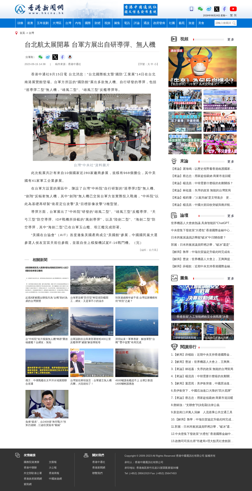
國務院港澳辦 (31, 462)
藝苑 (182, 23)
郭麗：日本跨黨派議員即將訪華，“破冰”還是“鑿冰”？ (205, 244)
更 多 (230, 39)
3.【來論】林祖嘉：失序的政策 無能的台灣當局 (202, 369)
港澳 (30, 23)
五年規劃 (43, 23)
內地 (78, 23)
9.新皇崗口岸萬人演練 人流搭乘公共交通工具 (201, 412)
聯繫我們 (97, 473)
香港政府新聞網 (33, 478)
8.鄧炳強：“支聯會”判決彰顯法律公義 (195, 405)
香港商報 (54, 473)
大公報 (53, 467)
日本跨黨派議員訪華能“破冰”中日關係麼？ (198, 237)
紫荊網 (28, 484)
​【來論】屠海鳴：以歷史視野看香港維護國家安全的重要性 (209, 168)
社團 (172, 23)
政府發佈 (159, 23)
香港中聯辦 (30, 467)
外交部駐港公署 (33, 473)
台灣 (68, 23)
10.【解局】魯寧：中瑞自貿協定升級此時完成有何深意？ (208, 419)
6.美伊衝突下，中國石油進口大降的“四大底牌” (201, 390)
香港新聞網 (98, 467)
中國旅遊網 (55, 478)
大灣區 (57, 23)
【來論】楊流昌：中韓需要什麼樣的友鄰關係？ (202, 183)
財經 (98, 23)
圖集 (117, 23)
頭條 (20, 23)
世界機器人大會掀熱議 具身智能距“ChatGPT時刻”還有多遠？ (211, 223)
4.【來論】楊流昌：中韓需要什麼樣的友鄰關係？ (203, 376)
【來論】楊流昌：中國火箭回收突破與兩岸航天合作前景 (208, 204)
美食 (201, 23)
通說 (146, 23)
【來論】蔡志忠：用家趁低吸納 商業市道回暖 (201, 176)
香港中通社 (98, 462)
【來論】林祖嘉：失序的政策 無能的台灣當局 (201, 190)
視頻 (107, 23)
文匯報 (53, 462)
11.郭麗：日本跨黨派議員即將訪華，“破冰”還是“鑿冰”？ (207, 426)
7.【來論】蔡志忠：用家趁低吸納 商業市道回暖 (202, 397)
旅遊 (191, 23)
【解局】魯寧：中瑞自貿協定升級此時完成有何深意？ (206, 251)
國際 (88, 23)
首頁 (22, 32)
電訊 (127, 23)
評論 (137, 23)
